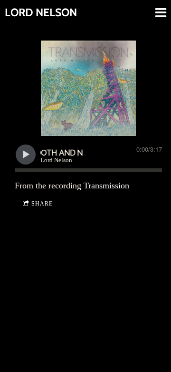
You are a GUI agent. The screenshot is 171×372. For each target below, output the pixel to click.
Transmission (106, 185)
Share (42, 203)
